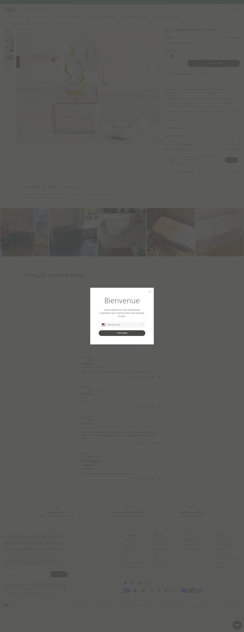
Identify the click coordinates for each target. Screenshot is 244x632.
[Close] (150, 292)
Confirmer (122, 333)
